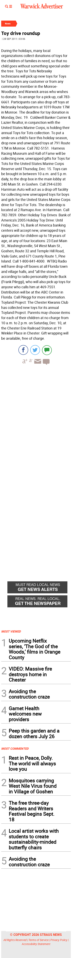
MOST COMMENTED (15, 748)
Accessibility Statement (36, 944)
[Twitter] (35, 350)
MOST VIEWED (11, 631)
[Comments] (47, 350)
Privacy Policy (58, 940)
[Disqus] (36, 419)
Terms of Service (38, 940)
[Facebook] (23, 350)
